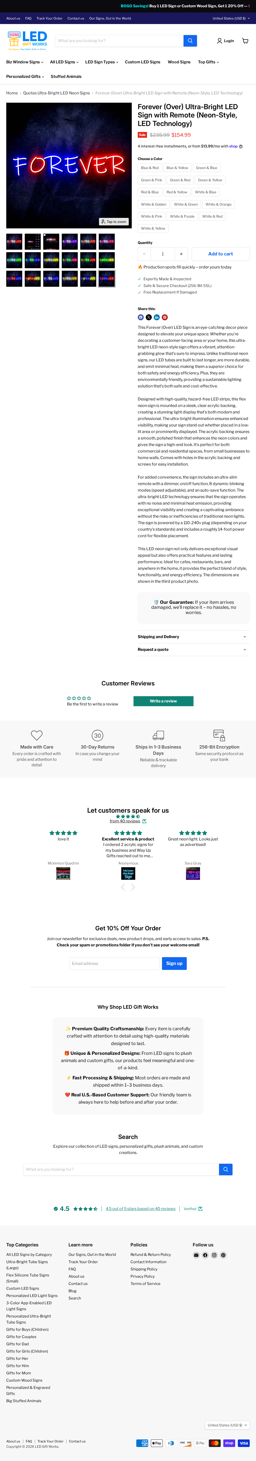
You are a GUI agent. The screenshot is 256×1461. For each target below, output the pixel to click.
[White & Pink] (152, 221)
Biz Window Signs (23, 62)
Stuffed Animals (66, 76)
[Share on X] (149, 317)
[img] (127, 816)
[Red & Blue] (150, 197)
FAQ (28, 18)
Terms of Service (145, 1283)
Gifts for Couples (21, 1337)
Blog (72, 1291)
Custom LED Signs (142, 62)
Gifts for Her (17, 1358)
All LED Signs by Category (29, 1254)
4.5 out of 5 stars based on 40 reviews (141, 1208)
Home (12, 93)
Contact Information (148, 1262)
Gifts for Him (17, 1366)
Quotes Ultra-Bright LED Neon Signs (56, 93)
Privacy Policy (142, 1276)
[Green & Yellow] (211, 185)
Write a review (163, 701)
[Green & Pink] (152, 185)
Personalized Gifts (23, 76)
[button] (14, 241)
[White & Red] (213, 221)
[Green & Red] (181, 185)
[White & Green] (186, 209)
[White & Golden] (154, 209)
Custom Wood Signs (24, 1380)
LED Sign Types (100, 62)
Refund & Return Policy (150, 1254)
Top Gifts (207, 62)
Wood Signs (179, 62)
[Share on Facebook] (141, 317)
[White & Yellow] (154, 234)
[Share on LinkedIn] (157, 317)
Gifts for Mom (18, 1373)
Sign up (174, 963)
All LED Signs (63, 62)
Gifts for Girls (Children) (27, 1351)
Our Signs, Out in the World (110, 18)
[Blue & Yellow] (178, 173)
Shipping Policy (144, 1269)
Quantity (145, 243)
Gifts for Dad (17, 1344)
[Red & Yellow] (177, 197)
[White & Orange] (219, 209)
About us (13, 18)
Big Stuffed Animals (24, 1401)
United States (229, 18)
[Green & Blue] (207, 173)
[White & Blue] (206, 197)
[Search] (190, 41)
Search (74, 1298)
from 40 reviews (125, 821)
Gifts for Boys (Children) (27, 1329)
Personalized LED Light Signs (32, 1295)
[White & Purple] (183, 221)
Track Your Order (49, 18)
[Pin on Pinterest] (165, 317)
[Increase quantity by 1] (181, 254)
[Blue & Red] (150, 173)
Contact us (76, 18)
